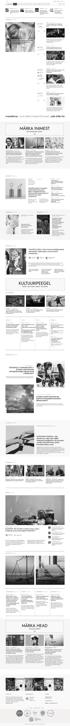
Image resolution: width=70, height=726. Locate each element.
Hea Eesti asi (47, 647)
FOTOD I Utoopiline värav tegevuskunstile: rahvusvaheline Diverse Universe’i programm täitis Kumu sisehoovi (14, 311)
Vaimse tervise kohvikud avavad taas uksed (26, 226)
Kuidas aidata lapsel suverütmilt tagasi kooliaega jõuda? (12, 326)
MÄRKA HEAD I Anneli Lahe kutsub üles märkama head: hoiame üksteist (32, 650)
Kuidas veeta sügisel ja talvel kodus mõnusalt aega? (33, 270)
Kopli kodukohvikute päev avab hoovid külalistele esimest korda (54, 48)
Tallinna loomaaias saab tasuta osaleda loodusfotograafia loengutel (58, 194)
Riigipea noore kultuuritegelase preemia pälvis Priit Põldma (57, 598)
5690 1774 (31, 699)
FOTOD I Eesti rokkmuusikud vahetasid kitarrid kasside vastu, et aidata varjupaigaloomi (57, 13)
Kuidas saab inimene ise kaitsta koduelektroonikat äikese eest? (48, 398)
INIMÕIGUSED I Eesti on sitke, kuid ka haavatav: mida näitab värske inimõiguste (55, 71)
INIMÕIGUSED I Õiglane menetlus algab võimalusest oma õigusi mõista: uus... (18, 574)
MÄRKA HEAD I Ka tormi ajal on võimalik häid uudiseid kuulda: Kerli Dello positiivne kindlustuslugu (53, 651)
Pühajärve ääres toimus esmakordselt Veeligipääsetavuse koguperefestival (14, 480)
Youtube (62, 1)
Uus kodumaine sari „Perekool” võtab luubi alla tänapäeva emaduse (57, 543)
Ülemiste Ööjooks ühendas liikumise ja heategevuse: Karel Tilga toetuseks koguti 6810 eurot (29, 12)
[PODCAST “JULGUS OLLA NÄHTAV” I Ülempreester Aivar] (20, 684)
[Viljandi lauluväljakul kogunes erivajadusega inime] (58, 684)
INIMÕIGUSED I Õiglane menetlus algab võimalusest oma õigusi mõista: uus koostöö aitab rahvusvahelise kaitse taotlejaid (15, 154)
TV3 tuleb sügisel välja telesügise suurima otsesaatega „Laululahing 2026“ (54, 25)
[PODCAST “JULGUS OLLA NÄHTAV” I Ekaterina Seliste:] (49, 684)
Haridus (52, 197)
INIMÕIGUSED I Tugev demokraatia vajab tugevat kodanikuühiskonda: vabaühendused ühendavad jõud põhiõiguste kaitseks (54, 154)
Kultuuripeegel (8, 308)
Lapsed (28, 365)
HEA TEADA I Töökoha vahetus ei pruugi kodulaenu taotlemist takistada (58, 529)
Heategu (26, 647)
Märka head (7, 647)
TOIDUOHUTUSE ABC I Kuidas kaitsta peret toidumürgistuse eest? (41, 327)
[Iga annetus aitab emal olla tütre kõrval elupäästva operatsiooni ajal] (20, 37)
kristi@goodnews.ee (32, 700)
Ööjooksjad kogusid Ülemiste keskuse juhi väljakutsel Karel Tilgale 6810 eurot (59, 271)
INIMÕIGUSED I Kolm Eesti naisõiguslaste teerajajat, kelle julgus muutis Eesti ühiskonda (46, 251)
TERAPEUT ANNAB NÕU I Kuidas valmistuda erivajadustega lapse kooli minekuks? (21, 370)
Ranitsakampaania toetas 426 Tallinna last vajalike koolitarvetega (14, 11)
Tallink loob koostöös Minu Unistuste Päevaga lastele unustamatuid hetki (44, 12)
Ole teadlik (52, 178)
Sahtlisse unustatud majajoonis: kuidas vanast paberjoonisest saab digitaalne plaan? (48, 575)
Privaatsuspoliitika (48, 700)
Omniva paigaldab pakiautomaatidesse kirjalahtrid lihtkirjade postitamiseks (58, 538)
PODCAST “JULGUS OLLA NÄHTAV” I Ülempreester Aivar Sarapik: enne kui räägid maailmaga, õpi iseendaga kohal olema (55, 481)
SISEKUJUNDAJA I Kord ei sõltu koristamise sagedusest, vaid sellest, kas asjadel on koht (34, 480)
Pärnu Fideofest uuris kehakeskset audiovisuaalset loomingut (54, 310)
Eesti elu (7, 594)
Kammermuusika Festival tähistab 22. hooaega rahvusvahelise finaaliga (57, 188)
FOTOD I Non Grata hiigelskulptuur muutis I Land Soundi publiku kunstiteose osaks (34, 311)
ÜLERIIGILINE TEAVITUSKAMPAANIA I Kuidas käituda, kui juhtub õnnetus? (57, 182)
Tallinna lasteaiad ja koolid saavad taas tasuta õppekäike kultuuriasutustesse (57, 201)
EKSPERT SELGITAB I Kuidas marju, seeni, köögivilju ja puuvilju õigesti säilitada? (22, 530)
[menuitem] (15, 4)
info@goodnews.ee (48, 697)
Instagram (58, 1)
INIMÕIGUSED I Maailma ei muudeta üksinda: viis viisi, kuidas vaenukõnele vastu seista (34, 153)
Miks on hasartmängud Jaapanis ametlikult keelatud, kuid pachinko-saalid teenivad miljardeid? (46, 271)
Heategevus (12, 8)
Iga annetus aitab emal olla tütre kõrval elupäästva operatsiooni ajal (22, 42)
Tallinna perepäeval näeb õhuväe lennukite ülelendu (42, 598)
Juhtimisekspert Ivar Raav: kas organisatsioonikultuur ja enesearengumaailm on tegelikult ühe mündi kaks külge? (28, 329)
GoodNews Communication (42, 724)
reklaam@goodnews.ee (53, 703)
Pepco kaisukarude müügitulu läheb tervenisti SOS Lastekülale (55, 94)
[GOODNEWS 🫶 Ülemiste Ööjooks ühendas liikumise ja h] (39, 684)
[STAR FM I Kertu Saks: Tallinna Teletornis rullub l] (29, 684)
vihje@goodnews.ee (9, 703)
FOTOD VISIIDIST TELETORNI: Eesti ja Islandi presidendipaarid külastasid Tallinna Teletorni (27, 600)
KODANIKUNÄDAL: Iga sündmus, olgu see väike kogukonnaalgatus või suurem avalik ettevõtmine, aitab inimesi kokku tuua (50, 440)
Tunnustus (52, 594)
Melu (47, 22)
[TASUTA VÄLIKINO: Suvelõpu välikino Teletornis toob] (10, 684)
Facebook (54, 1)
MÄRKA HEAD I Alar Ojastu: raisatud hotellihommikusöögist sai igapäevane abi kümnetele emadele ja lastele (14, 651)
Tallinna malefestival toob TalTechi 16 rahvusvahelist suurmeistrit (58, 534)
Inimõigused (48, 68)
